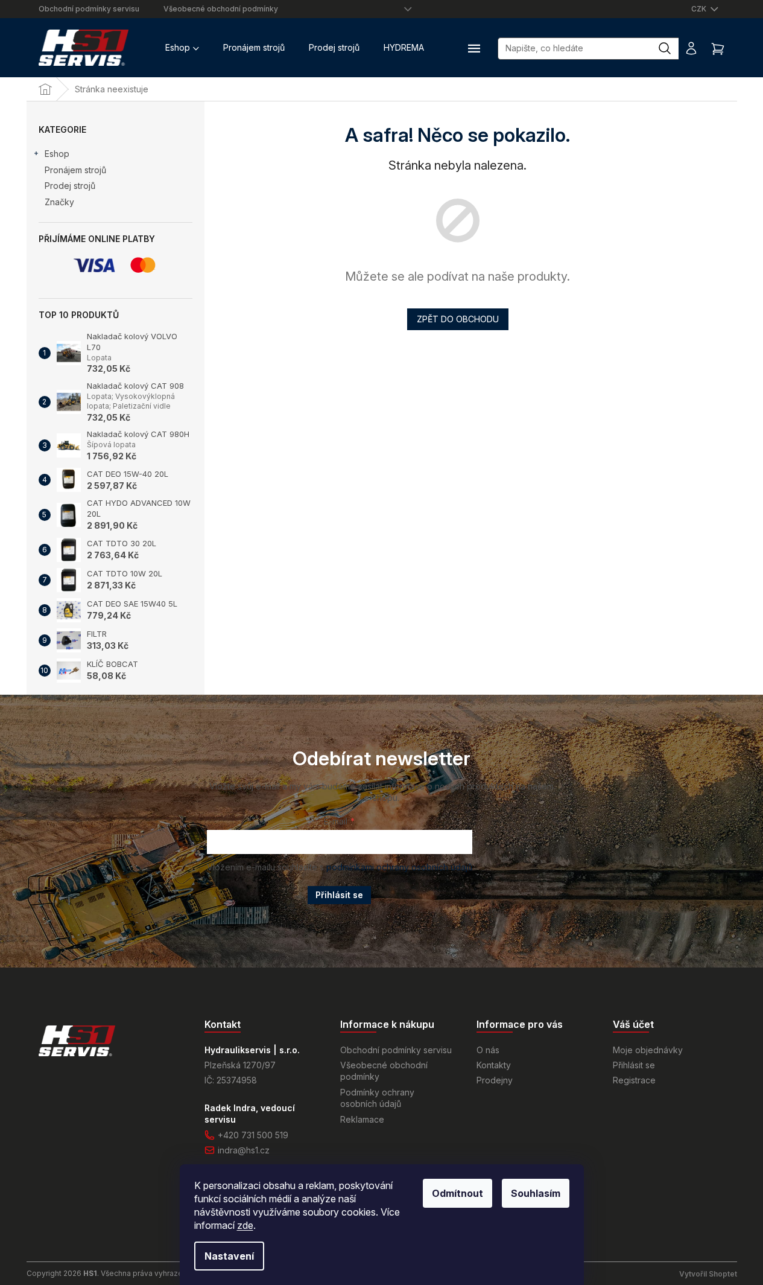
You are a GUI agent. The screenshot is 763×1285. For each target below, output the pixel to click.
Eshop (57, 153)
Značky (59, 202)
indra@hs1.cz (244, 1150)
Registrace (634, 1080)
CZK (699, 8)
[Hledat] (670, 48)
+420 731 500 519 (253, 1135)
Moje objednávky (648, 1050)
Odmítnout (457, 1193)
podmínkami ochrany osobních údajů (399, 867)
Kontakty (493, 1065)
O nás (487, 1050)
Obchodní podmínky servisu (89, 8)
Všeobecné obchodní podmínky (220, 8)
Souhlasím (535, 1193)
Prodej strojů (70, 185)
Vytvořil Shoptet (708, 1273)
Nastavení (229, 1256)
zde (245, 1225)
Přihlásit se (339, 895)
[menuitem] (182, 48)
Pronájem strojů (75, 170)
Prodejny (494, 1080)
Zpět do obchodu (458, 319)
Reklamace (362, 1119)
